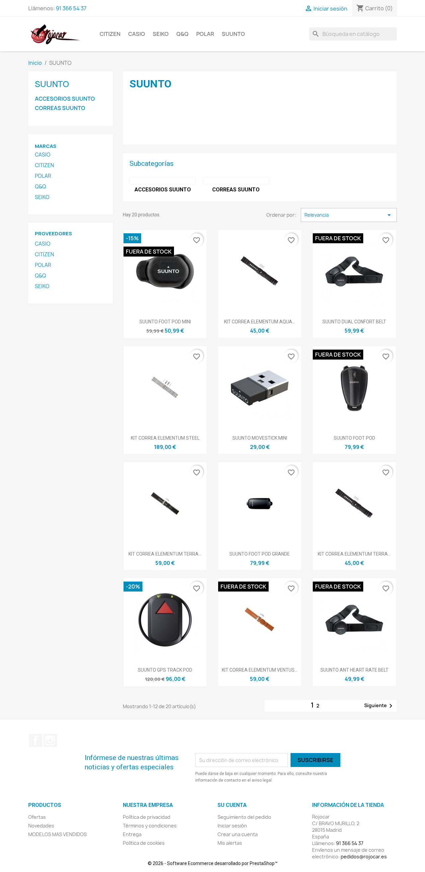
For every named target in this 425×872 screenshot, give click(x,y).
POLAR (205, 34)
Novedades (41, 825)
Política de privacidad (146, 817)
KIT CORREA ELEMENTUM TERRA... (165, 554)
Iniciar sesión (232, 825)
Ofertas (37, 817)
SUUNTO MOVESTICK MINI (259, 438)
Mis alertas (229, 843)
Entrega (132, 834)
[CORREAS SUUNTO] (236, 180)
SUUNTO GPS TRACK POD (165, 670)
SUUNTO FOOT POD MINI (165, 321)
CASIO (136, 34)
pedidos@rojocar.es (364, 856)
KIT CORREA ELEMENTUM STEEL (165, 438)
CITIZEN (110, 34)
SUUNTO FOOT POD (354, 438)
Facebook (35, 740)
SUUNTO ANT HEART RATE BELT (354, 670)
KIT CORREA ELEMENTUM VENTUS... (260, 670)
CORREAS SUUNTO (60, 108)
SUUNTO (233, 34)
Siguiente (379, 706)
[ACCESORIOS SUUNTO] (162, 180)
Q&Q (182, 34)
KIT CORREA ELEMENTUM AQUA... (259, 321)
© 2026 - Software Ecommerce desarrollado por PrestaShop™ (213, 863)
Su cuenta (232, 805)
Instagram (50, 740)
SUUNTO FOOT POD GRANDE (259, 554)
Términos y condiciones (150, 825)
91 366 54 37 (71, 8)
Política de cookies (144, 843)
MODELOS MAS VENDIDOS (57, 834)
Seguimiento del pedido (244, 817)
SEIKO (161, 34)
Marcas (45, 146)
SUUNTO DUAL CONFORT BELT (354, 321)
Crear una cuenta (237, 834)
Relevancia (348, 215)
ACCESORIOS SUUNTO (65, 98)
